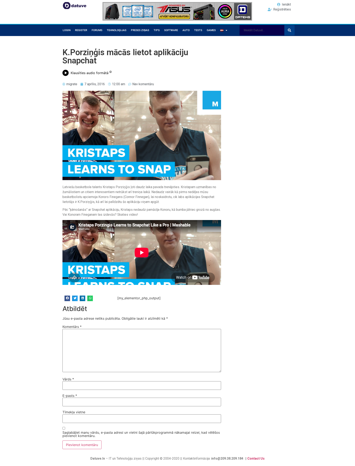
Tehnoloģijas (116, 30)
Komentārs (72, 326)
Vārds (68, 379)
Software (171, 30)
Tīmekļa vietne (73, 412)
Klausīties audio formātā (89, 73)
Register (81, 30)
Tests (198, 30)
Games (211, 30)
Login (66, 30)
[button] (67, 298)
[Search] (289, 30)
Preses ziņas (140, 30)
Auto (186, 30)
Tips (157, 30)
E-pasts (69, 395)
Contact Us (256, 458)
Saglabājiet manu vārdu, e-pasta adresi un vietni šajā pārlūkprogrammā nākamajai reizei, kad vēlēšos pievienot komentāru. (141, 434)
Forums (97, 30)
